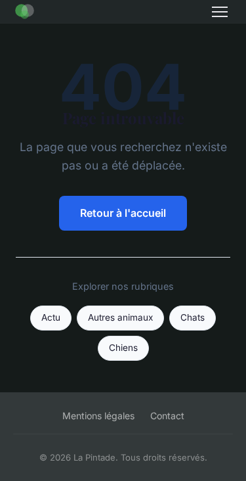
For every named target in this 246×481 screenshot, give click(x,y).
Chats (192, 317)
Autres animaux (120, 317)
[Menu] (220, 11)
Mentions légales (98, 415)
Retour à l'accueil (123, 212)
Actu (50, 317)
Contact (167, 415)
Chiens (123, 347)
